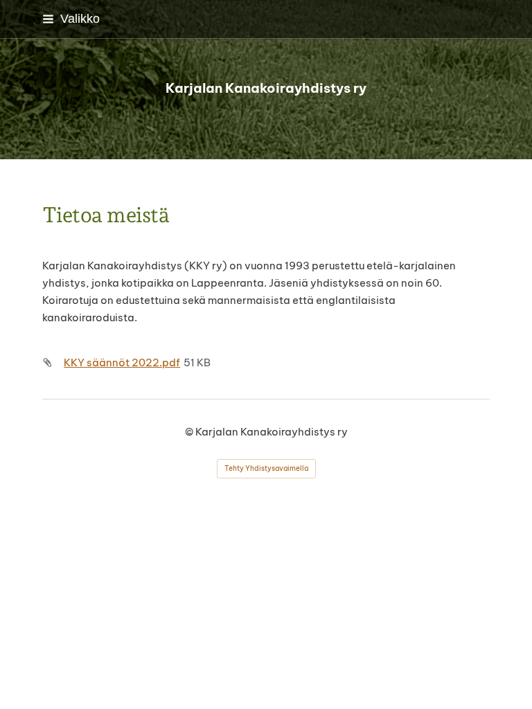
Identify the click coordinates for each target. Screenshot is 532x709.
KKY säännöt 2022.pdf (122, 362)
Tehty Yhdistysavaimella (266, 468)
